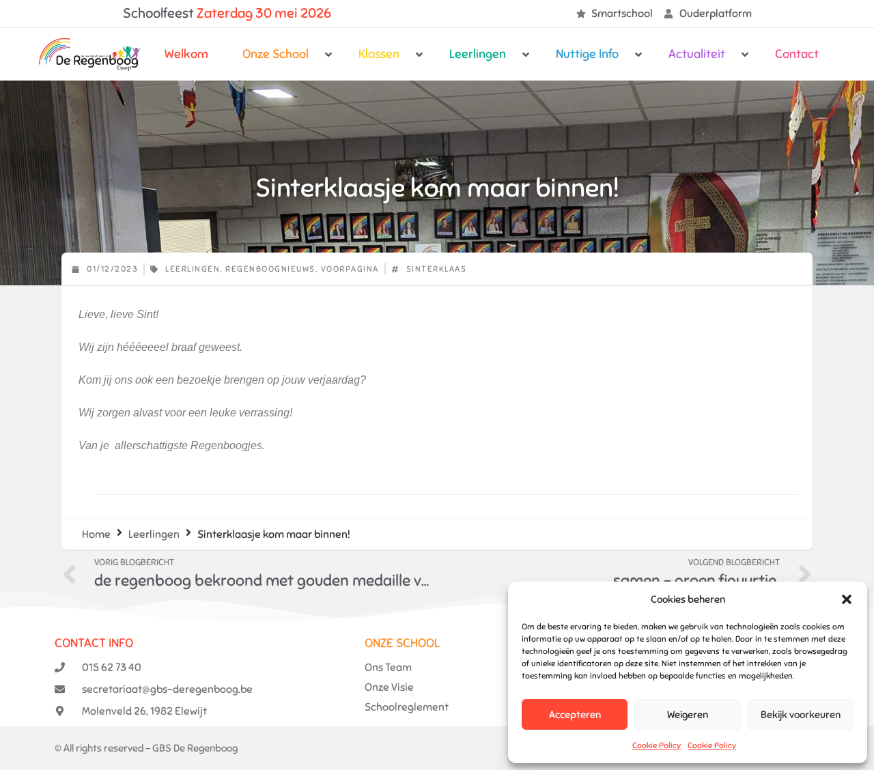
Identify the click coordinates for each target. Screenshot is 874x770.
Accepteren (575, 715)
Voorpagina (350, 269)
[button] (847, 599)
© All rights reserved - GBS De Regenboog (146, 748)
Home (96, 534)
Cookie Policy (656, 745)
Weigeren (687, 715)
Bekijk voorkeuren (801, 715)
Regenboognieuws (270, 269)
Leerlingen (192, 269)
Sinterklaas (436, 269)
